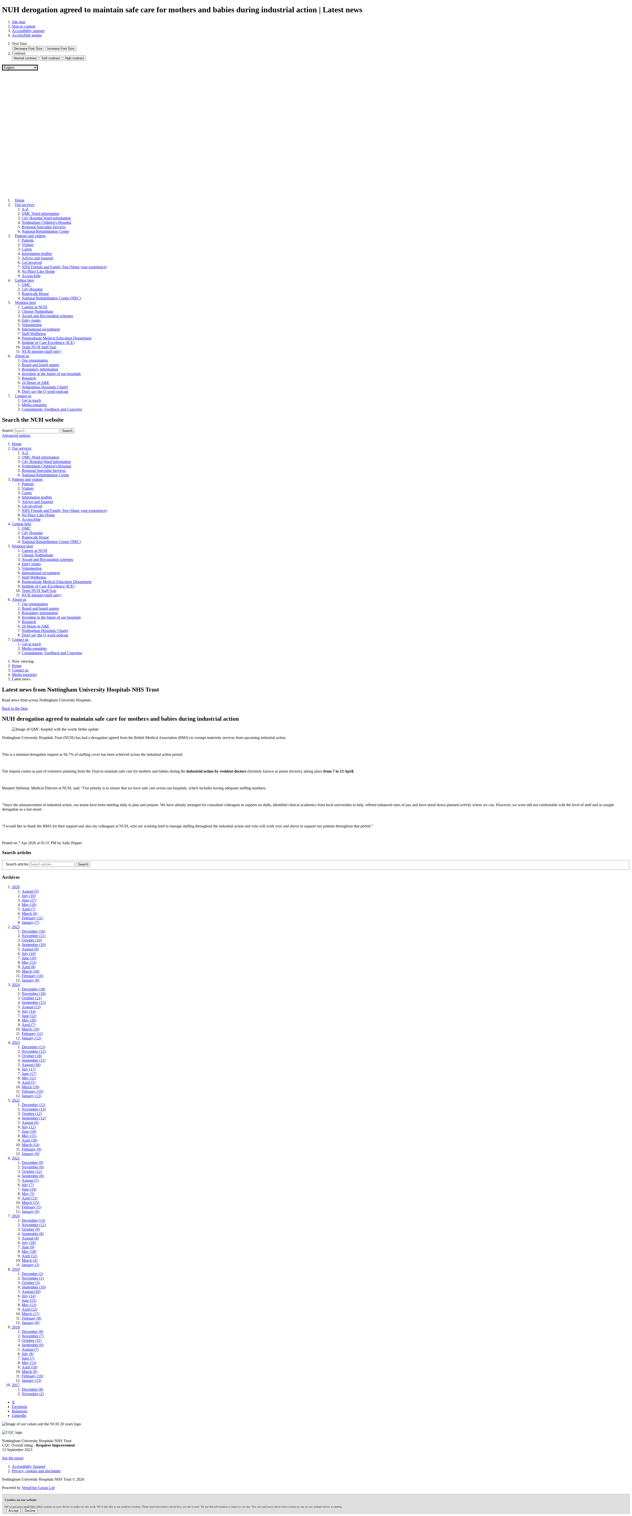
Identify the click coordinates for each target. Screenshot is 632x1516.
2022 (16, 1100)
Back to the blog (15, 708)
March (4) (29, 1260)
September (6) (33, 1345)
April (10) (29, 1367)
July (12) (29, 1127)
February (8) (31, 1318)
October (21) (32, 998)
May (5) (28, 1194)
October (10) (32, 940)
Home (16, 666)
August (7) (30, 1180)
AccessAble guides (27, 35)
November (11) (33, 936)
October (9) (31, 1229)
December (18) (33, 989)
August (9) (30, 949)
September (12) (34, 1118)
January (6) (30, 1154)
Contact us (20, 670)
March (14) (30, 1145)
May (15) (29, 1136)
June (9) (28, 1247)
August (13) (31, 1007)
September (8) (33, 1176)
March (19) (30, 1029)
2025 (16, 927)
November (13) (34, 1109)
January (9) (30, 980)
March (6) (29, 913)
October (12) (32, 1114)
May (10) (29, 905)
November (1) (33, 1278)
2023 (16, 1042)
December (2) (32, 1274)
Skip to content (23, 26)
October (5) (31, 1283)
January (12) (31, 1038)
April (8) (28, 967)
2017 (16, 1385)
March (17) (30, 1314)
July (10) (29, 896)
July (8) (28, 1354)
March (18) (30, 971)
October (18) (32, 1056)
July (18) (29, 1243)
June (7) (28, 1358)
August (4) (30, 1238)
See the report (12, 1458)
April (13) (29, 1198)
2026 (16, 887)
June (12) (29, 1016)
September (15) (34, 1002)
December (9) (32, 1162)
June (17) (29, 900)
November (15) (34, 1051)
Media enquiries (24, 675)
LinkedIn (19, 1415)
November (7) (33, 1336)
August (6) (30, 1122)
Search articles (17, 864)
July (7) (28, 1185)
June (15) (29, 1300)
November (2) (33, 1394)
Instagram (19, 1411)
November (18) (34, 993)
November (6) (33, 1167)
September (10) (34, 945)
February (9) (31, 1149)
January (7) (30, 922)
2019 (16, 1269)
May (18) (29, 1251)
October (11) (31, 1340)
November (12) (34, 1225)
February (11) (32, 918)
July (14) (29, 1011)
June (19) (29, 1131)
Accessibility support (28, 31)
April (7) (28, 909)
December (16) (33, 931)
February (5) (31, 1207)
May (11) (29, 1078)
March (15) (30, 1202)
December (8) (32, 1331)
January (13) (31, 1096)
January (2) (30, 1265)
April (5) (28, 1082)
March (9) (29, 1371)
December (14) (33, 1220)
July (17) (29, 1069)
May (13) (29, 962)
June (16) (29, 958)
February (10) (32, 976)
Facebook (19, 1407)
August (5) (30, 891)
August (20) (31, 1291)
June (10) (29, 1189)
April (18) (29, 1140)
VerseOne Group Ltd (38, 1488)
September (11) (33, 1060)
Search (7, 430)
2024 (16, 985)
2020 (16, 1216)
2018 (16, 1327)
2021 (16, 1158)
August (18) (31, 1065)
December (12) (33, 1105)
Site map (18, 22)
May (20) (29, 1020)
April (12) (29, 1256)
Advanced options (16, 435)
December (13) (33, 1047)
